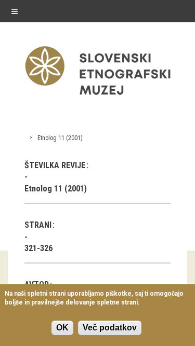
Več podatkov (110, 327)
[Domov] (97, 97)
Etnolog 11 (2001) (60, 138)
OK (62, 327)
